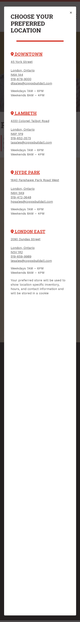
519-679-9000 (21, 79)
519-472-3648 (21, 197)
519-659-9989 (21, 256)
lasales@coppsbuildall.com (31, 142)
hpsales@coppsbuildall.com (32, 202)
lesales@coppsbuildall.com (31, 261)
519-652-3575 (21, 138)
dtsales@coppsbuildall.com (31, 83)
